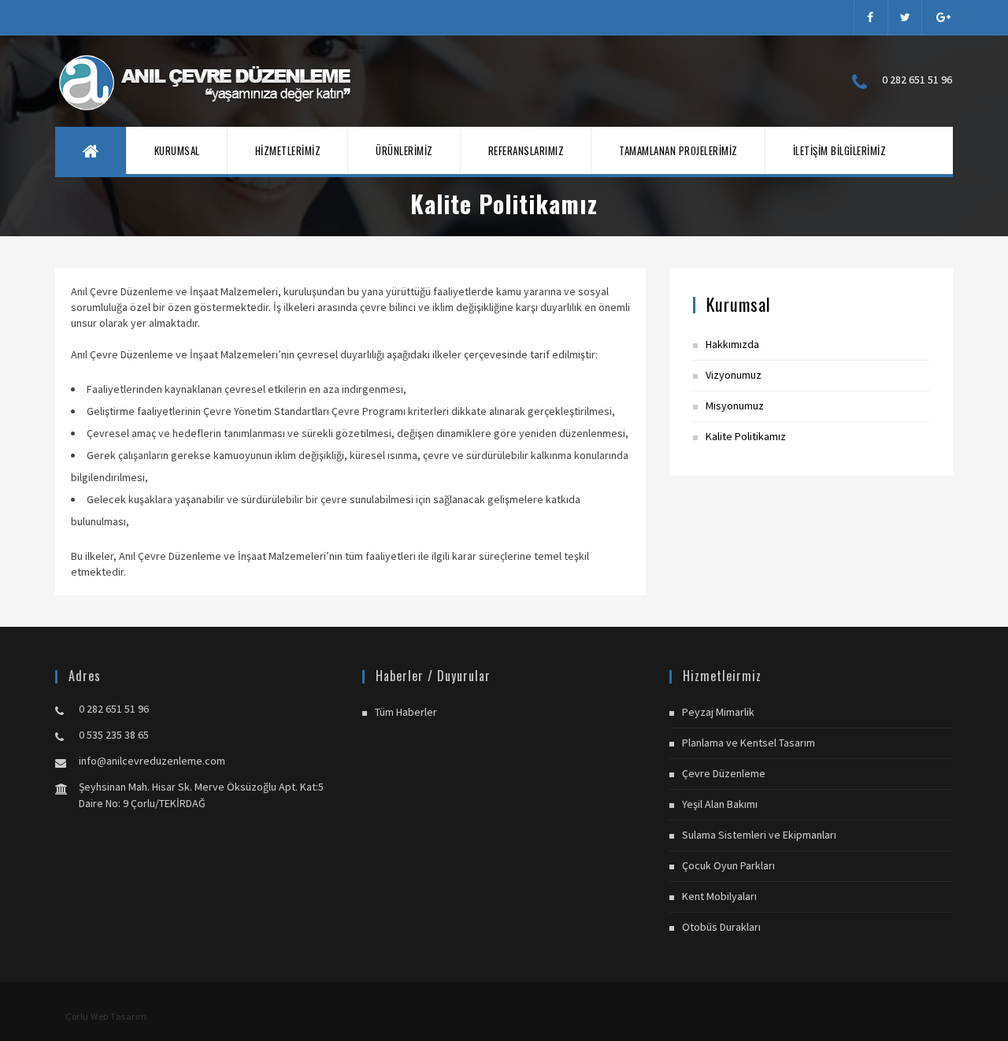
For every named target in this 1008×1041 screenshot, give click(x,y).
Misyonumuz (735, 405)
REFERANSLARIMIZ (526, 150)
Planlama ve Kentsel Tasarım (748, 742)
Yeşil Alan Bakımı (720, 804)
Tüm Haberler (406, 712)
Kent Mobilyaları (719, 896)
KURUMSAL (177, 150)
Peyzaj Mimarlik (718, 712)
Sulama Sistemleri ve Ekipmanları (759, 835)
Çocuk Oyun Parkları (728, 865)
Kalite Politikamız (746, 436)
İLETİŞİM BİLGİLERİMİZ (840, 150)
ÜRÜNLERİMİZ (404, 150)
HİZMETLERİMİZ (288, 150)
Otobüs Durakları (721, 927)
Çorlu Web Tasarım (106, 1016)
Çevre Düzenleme (723, 773)
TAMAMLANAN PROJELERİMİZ (678, 150)
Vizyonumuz (734, 375)
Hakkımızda (732, 344)
